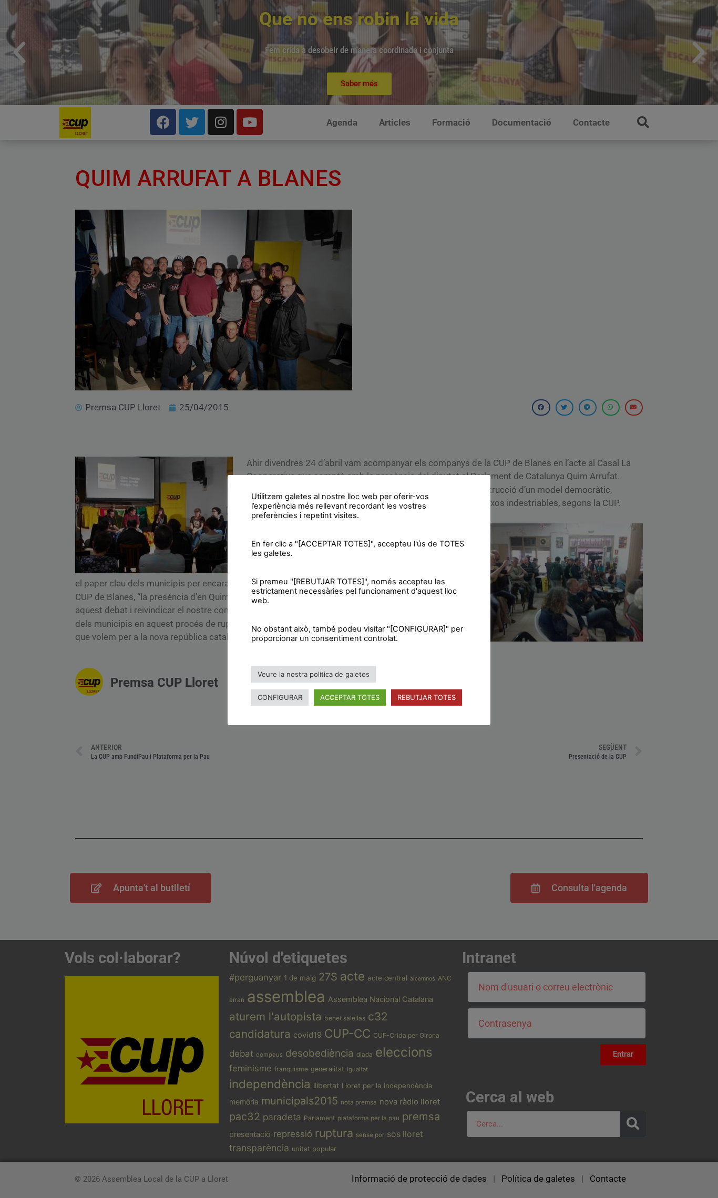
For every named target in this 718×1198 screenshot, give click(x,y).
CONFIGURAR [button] (280, 697)
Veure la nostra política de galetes (314, 674)
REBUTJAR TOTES (426, 697)
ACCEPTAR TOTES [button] (349, 697)
